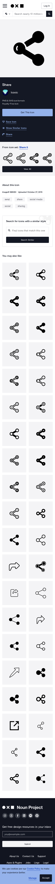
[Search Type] (8, 14)
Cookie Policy (33, 868)
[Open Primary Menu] (5, 6)
